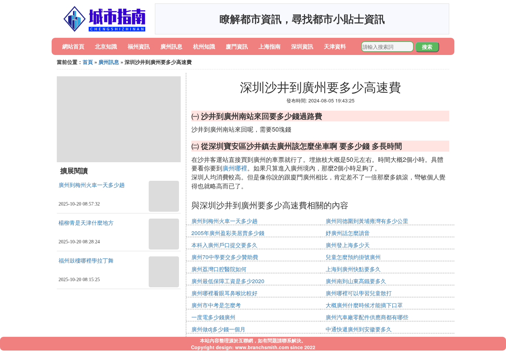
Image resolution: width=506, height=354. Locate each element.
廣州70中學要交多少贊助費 (224, 257)
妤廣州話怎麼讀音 (348, 233)
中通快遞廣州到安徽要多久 (359, 329)
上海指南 (270, 46)
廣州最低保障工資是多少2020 (227, 281)
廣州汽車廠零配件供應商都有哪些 (367, 317)
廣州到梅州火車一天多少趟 (92, 185)
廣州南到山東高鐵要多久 (356, 281)
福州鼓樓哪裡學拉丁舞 (86, 261)
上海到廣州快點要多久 (353, 269)
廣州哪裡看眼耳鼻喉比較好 (224, 293)
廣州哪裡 (234, 167)
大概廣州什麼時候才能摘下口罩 (364, 305)
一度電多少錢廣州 (213, 317)
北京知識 (106, 46)
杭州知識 (204, 46)
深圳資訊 (302, 46)
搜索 (427, 47)
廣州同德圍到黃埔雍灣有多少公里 (367, 221)
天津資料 (335, 46)
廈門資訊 (237, 46)
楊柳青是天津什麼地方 (86, 223)
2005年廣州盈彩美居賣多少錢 (227, 233)
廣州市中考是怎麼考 (216, 305)
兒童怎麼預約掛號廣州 (353, 257)
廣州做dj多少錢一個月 (218, 329)
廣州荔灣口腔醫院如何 (218, 269)
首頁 (88, 62)
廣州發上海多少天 (348, 245)
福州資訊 (139, 46)
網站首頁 (73, 46)
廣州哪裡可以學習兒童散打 (359, 293)
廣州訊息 (171, 46)
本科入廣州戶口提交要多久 (224, 245)
